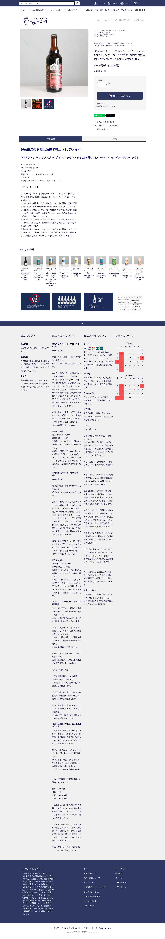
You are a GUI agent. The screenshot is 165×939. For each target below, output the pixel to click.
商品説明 (51, 139)
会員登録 (114, 3)
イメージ (114, 139)
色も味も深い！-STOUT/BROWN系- (110, 30)
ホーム (22, 10)
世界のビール (104, 36)
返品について (101, 103)
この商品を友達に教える (105, 122)
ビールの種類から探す (37, 10)
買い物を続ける (102, 129)
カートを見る (120, 883)
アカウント (101, 3)
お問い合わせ (128, 10)
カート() (140, 3)
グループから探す (56, 10)
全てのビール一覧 (105, 32)
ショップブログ (90, 901)
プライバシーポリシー (93, 892)
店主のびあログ (113, 10)
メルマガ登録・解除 (96, 10)
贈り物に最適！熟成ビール (107, 34)
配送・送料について (92, 878)
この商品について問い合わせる (108, 126)
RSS (85, 906)
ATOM (91, 906)
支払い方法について (92, 873)
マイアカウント (121, 869)
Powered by (69, 932)
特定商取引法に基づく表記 (106, 106)
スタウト (125, 30)
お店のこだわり (72, 10)
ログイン (126, 3)
